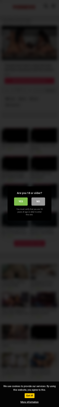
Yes (21, 201)
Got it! (29, 395)
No (38, 201)
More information (29, 402)
